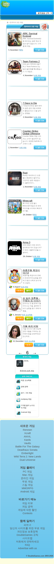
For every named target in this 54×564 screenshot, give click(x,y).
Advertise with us (27, 548)
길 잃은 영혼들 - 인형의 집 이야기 (32, 299)
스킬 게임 (27, 485)
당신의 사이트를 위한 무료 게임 (27, 528)
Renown (27, 429)
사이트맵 (27, 538)
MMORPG (27, 488)
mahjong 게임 (26, 399)
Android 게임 (26, 412)
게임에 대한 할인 (27, 510)
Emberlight (27, 453)
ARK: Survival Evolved (30, 34)
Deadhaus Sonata (27, 450)
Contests (27, 513)
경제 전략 (24, 387)
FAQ (27, 545)
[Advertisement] (28, 93)
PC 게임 (27, 471)
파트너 (27, 525)
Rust (25, 173)
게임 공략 (27, 506)
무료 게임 (27, 481)
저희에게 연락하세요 (27, 541)
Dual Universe (27, 460)
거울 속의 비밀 (30, 326)
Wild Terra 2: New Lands (27, 456)
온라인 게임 (27, 478)
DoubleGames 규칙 (27, 535)
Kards (27, 439)
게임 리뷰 (27, 503)
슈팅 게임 (37, 75)
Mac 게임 (27, 475)
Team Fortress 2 (31, 61)
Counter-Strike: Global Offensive (31, 132)
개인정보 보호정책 (27, 531)
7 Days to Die (30, 103)
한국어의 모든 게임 (27, 371)
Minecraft (27, 200)
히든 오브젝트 (27, 315)
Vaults (27, 443)
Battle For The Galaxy (27, 446)
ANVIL (27, 436)
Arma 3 (26, 242)
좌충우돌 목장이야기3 (31, 271)
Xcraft (27, 433)
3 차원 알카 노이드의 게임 (28, 406)
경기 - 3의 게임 (26, 393)
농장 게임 (24, 287)
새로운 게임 (27, 425)
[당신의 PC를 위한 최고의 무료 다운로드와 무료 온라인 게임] (5, 4)
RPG (21, 50)
